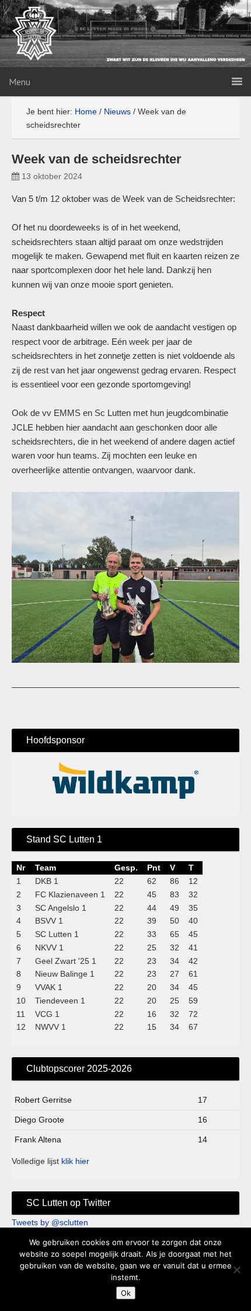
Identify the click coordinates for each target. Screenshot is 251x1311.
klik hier (75, 1161)
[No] (236, 1269)
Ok (126, 1293)
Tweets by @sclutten (50, 1222)
